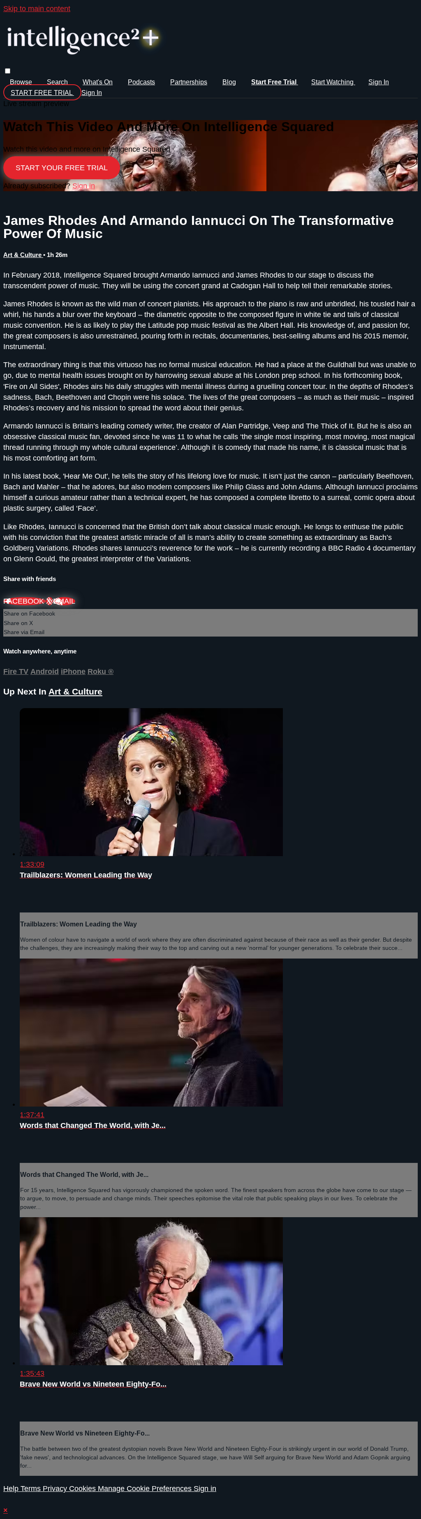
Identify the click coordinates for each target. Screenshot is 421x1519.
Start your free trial (62, 168)
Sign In (91, 92)
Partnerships (188, 82)
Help (12, 1488)
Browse (22, 82)
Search (58, 82)
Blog (229, 82)
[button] (7, 71)
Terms (32, 1488)
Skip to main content (36, 9)
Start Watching (333, 82)
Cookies (83, 1488)
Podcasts (141, 82)
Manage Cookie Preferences (146, 1488)
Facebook (24, 601)
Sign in (378, 82)
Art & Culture (23, 254)
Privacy (56, 1488)
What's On (98, 82)
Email (64, 601)
